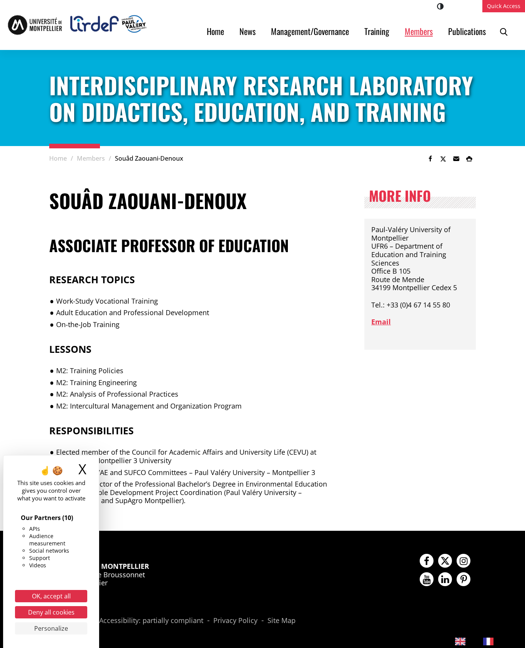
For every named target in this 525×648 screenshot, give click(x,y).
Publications (467, 31)
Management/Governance (310, 31)
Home (215, 31)
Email (381, 321)
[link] (430, 158)
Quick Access (503, 6)
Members (419, 31)
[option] (494, 641)
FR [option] (501, 640)
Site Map (281, 620)
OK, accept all (51, 596)
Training (376, 31)
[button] (456, 158)
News (247, 31)
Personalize (51, 628)
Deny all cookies (51, 612)
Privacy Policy (235, 620)
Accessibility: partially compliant (151, 620)
